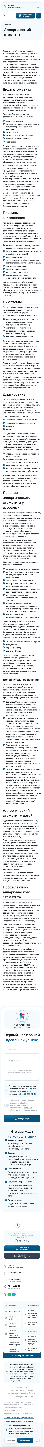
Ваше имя (12, 1050)
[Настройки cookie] (37, 1440)
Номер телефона (14, 1060)
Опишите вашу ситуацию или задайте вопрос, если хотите (20, 1071)
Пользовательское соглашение (18, 1421)
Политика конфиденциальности (19, 1417)
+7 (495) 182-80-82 (27, 1094)
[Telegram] (14, 1294)
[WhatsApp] (9, 1294)
